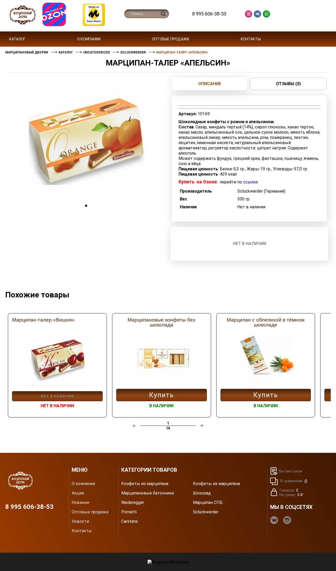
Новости (80, 521)
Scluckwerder (205, 512)
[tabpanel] (87, 143)
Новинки (80, 503)
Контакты (251, 39)
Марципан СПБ (208, 503)
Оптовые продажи (170, 39)
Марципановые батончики (147, 493)
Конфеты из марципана (144, 484)
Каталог (17, 39)
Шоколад (202, 493)
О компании (89, 39)
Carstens (129, 521)
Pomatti (128, 512)
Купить (161, 395)
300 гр (243, 199)
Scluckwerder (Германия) (261, 191)
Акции (78, 493)
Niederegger (132, 503)
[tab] (86, 210)
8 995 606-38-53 (209, 14)
